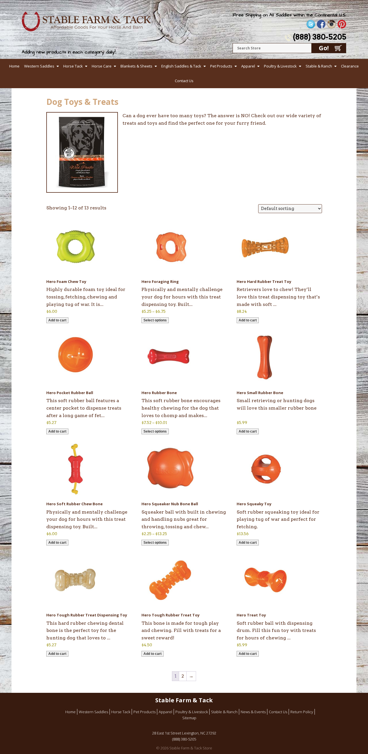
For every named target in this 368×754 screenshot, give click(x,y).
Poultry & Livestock (280, 66)
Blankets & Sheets (136, 66)
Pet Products (221, 66)
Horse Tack (73, 66)
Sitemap (189, 717)
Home (14, 66)
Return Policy (301, 711)
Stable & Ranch (319, 66)
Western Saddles (39, 66)
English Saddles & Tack (181, 66)
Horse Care (102, 66)
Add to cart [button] (57, 320)
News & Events (253, 711)
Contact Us (184, 80)
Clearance (350, 66)
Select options (155, 320)
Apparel (248, 66)
